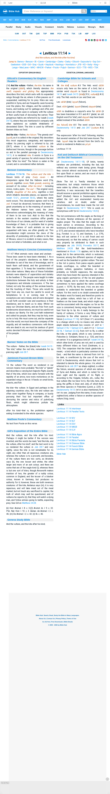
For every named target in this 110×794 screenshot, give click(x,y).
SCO (79, 67)
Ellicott (75, 61)
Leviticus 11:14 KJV (66, 430)
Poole (56, 67)
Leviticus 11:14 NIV (66, 418)
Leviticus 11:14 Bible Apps (69, 434)
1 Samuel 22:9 (76, 328)
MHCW (40, 67)
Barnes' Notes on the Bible (22, 342)
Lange (15, 67)
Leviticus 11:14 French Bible (70, 446)
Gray (34, 64)
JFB (79, 64)
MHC (32, 67)
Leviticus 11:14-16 (15, 174)
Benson (29, 61)
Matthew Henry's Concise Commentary (29, 249)
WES (90, 67)
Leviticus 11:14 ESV (66, 424)
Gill (29, 64)
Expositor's (86, 61)
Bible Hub (61, 454)
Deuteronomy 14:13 (66, 127)
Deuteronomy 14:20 (88, 211)
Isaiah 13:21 (12, 198)
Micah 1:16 (75, 251)
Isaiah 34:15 (46, 346)
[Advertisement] (57, 576)
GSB (24, 64)
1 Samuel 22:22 (70, 331)
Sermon (71, 67)
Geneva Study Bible (18, 519)
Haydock (49, 64)
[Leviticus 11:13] (3, 362)
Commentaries (13, 40)
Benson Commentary (19, 170)
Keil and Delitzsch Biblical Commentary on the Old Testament (80, 156)
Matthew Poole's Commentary (24, 419)
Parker (48, 67)
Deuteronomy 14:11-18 (72, 161)
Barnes (20, 61)
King (96, 64)
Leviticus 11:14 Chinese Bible (71, 443)
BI (35, 61)
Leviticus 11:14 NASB (67, 427)
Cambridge (51, 61)
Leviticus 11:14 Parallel (68, 437)
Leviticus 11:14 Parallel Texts (70, 411)
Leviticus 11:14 (71, 319)
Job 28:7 (24, 352)
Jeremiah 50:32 (27, 198)
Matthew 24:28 (29, 503)
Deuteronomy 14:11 (76, 208)
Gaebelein (15, 64)
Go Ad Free (5, 783)
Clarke (60, 61)
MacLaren (24, 67)
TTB (84, 67)
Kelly (89, 64)
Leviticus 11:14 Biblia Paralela (71, 440)
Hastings (59, 64)
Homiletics (70, 64)
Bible (5, 40)
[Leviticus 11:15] (106, 362)
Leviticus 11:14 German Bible (70, 449)
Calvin (41, 61)
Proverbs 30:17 (91, 245)
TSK (96, 67)
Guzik (41, 64)
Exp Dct (96, 61)
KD (84, 64)
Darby (68, 61)
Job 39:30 (76, 245)
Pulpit (63, 67)
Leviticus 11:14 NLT (66, 421)
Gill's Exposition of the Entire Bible (27, 431)
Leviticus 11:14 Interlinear (69, 408)
